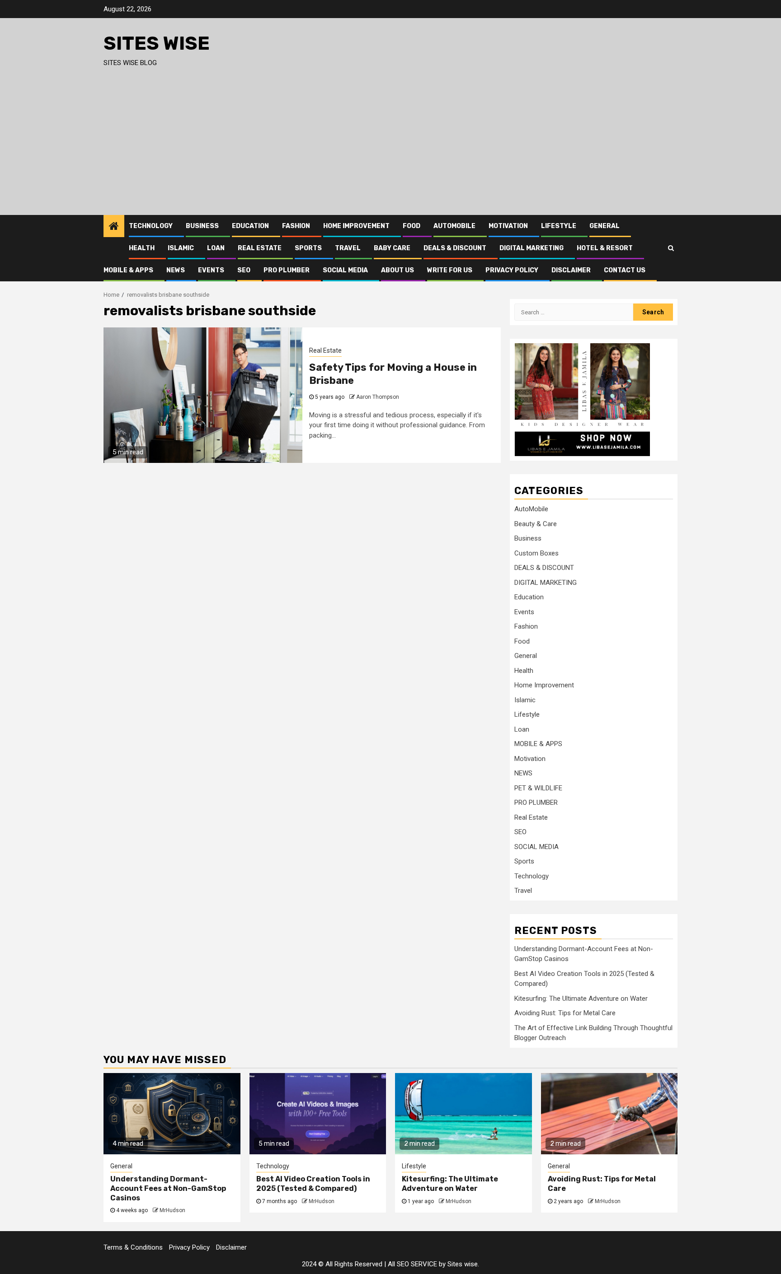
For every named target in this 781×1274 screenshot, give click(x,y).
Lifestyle (558, 226)
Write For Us (449, 270)
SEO (243, 270)
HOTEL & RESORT (605, 248)
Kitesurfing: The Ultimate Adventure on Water (581, 998)
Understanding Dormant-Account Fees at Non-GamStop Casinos (168, 1188)
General (604, 226)
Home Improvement (356, 226)
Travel (348, 248)
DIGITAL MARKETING (531, 248)
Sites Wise (157, 43)
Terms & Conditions (133, 1247)
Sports (308, 248)
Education (250, 226)
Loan (216, 248)
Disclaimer (571, 270)
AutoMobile (454, 226)
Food (411, 226)
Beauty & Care (535, 524)
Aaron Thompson (377, 397)
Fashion (296, 226)
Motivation (508, 226)
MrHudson (172, 1210)
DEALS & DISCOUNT (454, 248)
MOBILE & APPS (128, 270)
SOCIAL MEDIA (345, 270)
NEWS (175, 270)
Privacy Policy (511, 270)
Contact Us (624, 270)
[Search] (671, 248)
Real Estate (260, 248)
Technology (151, 226)
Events (211, 270)
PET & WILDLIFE (538, 788)
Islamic (181, 248)
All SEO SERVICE (412, 1264)
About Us (397, 270)
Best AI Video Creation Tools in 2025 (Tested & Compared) (313, 1184)
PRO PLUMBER (286, 270)
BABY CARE (392, 248)
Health (142, 248)
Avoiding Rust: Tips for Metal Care (565, 1013)
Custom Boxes (536, 553)
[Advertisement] (390, 147)
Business (202, 226)
